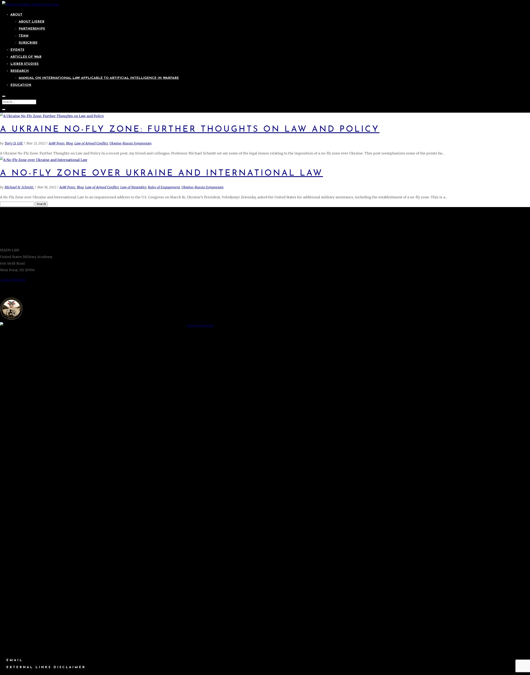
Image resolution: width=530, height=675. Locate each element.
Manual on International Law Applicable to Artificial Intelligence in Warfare (99, 78)
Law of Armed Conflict (91, 143)
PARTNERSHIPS (32, 28)
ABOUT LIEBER (31, 21)
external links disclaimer (46, 667)
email (14, 660)
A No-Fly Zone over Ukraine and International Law (161, 173)
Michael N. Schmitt (19, 187)
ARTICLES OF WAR (25, 57)
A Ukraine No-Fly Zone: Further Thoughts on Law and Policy (189, 129)
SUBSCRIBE (28, 43)
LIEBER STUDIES (24, 64)
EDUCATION (20, 85)
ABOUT (16, 14)
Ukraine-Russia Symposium (131, 143)
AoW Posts (57, 143)
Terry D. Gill (14, 143)
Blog (69, 143)
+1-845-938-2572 (12, 280)
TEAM (24, 35)
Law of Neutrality (133, 187)
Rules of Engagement (164, 187)
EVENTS (17, 50)
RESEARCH (19, 71)
